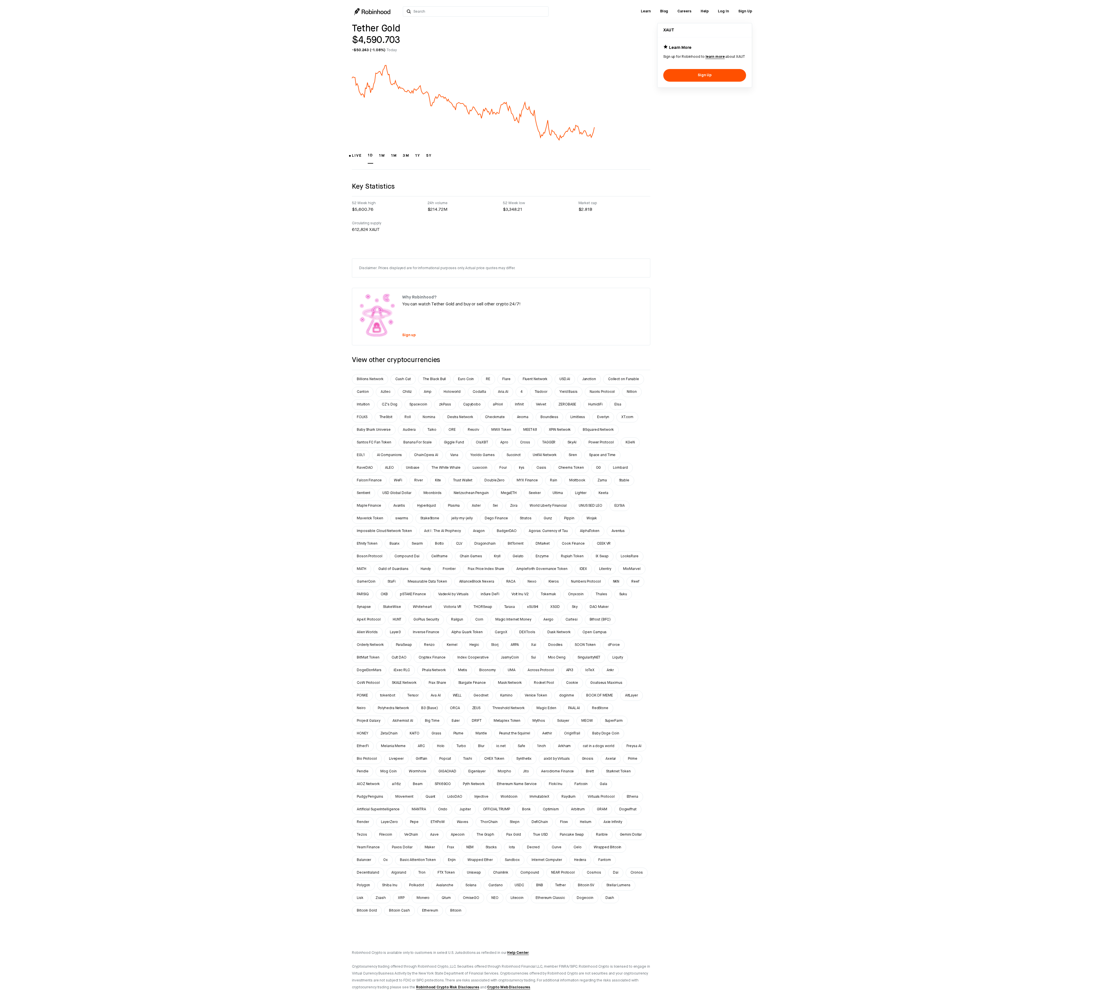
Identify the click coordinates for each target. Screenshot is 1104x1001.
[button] (357, 158)
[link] (646, 11)
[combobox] (479, 11)
